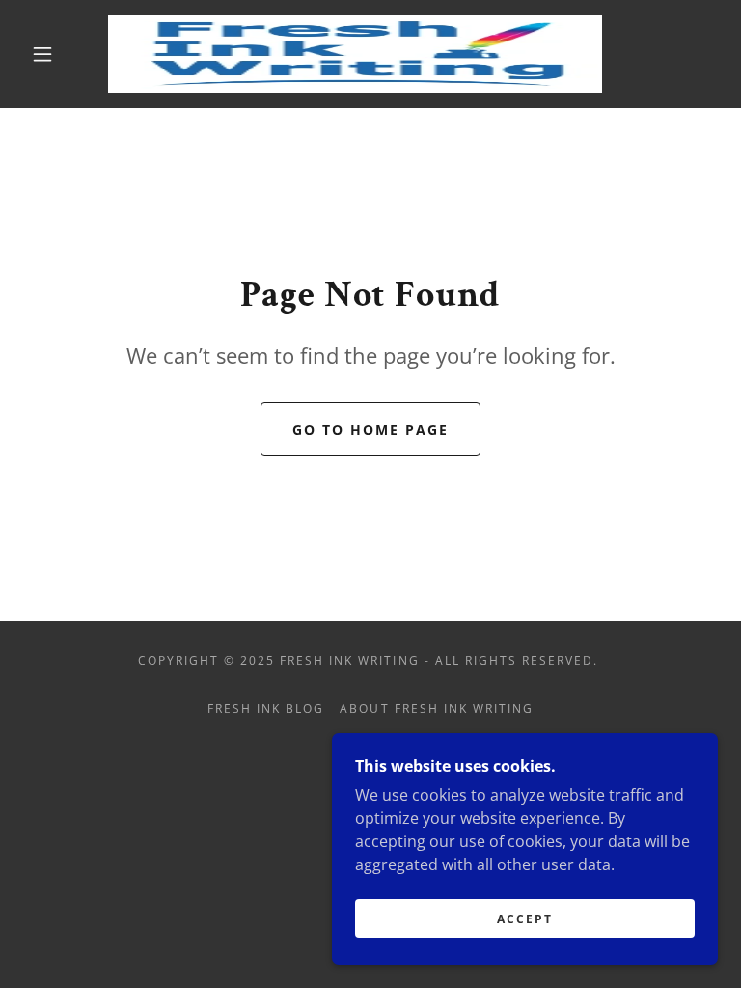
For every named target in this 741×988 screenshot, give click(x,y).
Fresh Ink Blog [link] (265, 708)
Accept (525, 919)
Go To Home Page (370, 430)
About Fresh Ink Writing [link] (436, 708)
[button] (42, 54)
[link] (355, 54)
